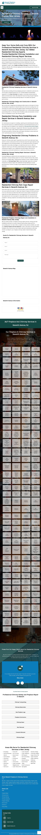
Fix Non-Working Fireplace (7, 374)
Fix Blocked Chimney (26, 467)
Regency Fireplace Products (16, 501)
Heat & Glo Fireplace (7, 522)
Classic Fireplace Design (35, 481)
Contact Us (6, 22)
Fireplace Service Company (7, 575)
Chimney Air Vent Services (16, 493)
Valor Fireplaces (36, 501)
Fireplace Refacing (35, 382)
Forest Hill (15, 751)
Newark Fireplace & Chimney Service (23, 833)
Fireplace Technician (7, 594)
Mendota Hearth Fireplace (35, 528)
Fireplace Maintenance (26, 594)
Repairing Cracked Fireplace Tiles (7, 474)
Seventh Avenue (25, 760)
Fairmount (6, 766)
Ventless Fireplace (7, 608)
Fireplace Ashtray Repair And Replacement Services (35, 443)
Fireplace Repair (7, 366)
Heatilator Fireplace (7, 516)
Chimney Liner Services (35, 401)
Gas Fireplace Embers (7, 493)
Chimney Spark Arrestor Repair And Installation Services (16, 374)
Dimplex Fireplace (35, 522)
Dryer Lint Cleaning (36, 563)
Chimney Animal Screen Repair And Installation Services (26, 374)
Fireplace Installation (16, 366)
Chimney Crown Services (26, 395)
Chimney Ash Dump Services (16, 408)
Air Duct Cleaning (26, 563)
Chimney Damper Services (7, 408)
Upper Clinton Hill (35, 755)
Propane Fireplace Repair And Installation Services (35, 434)
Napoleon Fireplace (16, 516)
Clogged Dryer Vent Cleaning (26, 569)
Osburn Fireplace (26, 522)
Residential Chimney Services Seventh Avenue (14, 26)
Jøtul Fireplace (16, 528)
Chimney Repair (7, 360)
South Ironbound (26, 765)
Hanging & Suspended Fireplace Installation (26, 608)
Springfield (24, 766)
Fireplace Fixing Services (35, 600)
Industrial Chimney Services (16, 466)
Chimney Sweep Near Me (25, 588)
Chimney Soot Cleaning (26, 360)
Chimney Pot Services (25, 408)
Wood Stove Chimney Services (26, 600)
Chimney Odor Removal (7, 481)
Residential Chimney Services (7, 466)
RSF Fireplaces (36, 509)
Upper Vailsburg (34, 758)
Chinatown (6, 758)
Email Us (9, 817)
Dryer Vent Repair (7, 582)
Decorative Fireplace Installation (35, 581)
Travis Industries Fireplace (16, 541)
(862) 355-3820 (35, 7)
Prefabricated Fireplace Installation (26, 434)
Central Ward (7, 756)
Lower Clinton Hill (17, 766)
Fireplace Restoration (35, 366)
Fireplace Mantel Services (7, 628)
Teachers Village (34, 751)
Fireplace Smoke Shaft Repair (16, 382)
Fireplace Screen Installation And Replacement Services (35, 550)
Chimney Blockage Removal (26, 389)
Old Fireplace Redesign (26, 481)
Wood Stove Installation (6, 601)
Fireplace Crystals (26, 494)
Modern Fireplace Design (7, 487)
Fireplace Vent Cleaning (35, 414)
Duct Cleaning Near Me (16, 588)
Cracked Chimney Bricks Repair (26, 474)
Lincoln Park (15, 761)
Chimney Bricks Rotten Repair (16, 474)
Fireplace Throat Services (16, 459)
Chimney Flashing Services (7, 414)
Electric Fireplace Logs (26, 459)
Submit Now (20, 260)
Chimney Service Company (16, 575)
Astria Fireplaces (26, 509)
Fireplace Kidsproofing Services (35, 557)
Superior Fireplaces (26, 501)
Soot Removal (35, 354)
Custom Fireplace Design (16, 487)
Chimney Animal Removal (26, 549)
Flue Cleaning (16, 354)
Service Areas (4, 802)
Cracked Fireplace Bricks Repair (26, 621)
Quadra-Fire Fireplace (6, 528)
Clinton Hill (6, 760)
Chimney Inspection (36, 349)
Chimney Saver (16, 396)
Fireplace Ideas (7, 588)
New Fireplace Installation (26, 366)
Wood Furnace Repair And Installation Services (7, 434)
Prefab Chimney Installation (26, 557)
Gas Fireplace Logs (7, 459)
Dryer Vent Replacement (16, 582)
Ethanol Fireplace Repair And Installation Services (16, 434)
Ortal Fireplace (7, 535)
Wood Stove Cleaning (16, 601)
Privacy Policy (4, 806)
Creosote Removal (26, 354)
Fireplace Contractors (6, 421)
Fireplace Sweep (26, 414)
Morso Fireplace (7, 542)
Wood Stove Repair (35, 594)
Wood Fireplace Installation (16, 427)
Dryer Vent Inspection (16, 569)
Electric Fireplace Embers (35, 487)
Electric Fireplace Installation (35, 427)
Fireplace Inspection (36, 389)
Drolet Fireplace (26, 535)
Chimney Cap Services (35, 396)
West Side (33, 763)
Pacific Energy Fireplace (26, 528)
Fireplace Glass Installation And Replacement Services (6, 443)
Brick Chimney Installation (35, 374)
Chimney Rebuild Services (16, 557)
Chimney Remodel (26, 614)
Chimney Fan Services (35, 408)
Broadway (6, 751)
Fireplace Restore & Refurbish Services (16, 622)
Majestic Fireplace (26, 516)
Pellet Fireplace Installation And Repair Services (7, 501)
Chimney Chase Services (7, 401)
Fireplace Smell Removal (35, 474)
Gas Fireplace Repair (35, 420)
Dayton (5, 761)
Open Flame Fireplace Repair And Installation (35, 608)
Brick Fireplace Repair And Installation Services (7, 621)
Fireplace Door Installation (16, 443)
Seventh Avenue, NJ (11, 825)
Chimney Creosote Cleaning (35, 360)
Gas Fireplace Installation (26, 427)
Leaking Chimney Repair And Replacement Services (35, 466)
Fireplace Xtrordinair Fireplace (16, 534)
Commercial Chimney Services (35, 459)
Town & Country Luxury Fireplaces (7, 509)
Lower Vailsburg (25, 753)
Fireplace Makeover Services (16, 614)
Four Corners (16, 753)
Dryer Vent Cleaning (7, 563)
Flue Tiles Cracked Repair (16, 481)
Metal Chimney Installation (7, 382)
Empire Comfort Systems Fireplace (35, 541)
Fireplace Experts (26, 576)
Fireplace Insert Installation (7, 557)
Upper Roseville (34, 756)
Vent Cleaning (16, 563)
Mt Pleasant (24, 755)
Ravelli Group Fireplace (16, 550)
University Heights (35, 753)
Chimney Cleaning (16, 349)
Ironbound (15, 758)
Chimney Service (26, 349)
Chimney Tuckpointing (6, 389)
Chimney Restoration (16, 389)
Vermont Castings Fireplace (35, 515)
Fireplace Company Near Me (16, 594)
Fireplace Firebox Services (26, 452)
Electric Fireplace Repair (7, 427)
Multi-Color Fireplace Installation (35, 493)
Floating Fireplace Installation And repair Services (35, 621)
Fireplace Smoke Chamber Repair (26, 382)
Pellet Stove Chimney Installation (26, 487)
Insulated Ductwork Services (36, 614)
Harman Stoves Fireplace (16, 522)
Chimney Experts (35, 576)
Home (3, 26)
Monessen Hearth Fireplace (36, 534)
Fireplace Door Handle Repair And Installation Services (25, 443)
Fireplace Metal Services (7, 452)
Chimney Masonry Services (16, 414)
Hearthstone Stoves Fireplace (26, 541)
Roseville (24, 758)
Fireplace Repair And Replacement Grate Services (16, 452)
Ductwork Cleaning (36, 588)
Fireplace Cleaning (7, 354)
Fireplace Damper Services (35, 452)
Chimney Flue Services (26, 402)
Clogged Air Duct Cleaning (35, 569)
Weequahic (33, 761)
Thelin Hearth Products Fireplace (7, 550)
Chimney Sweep (7, 349)
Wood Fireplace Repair (26, 420)
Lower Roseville (25, 751)
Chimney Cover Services (16, 401)
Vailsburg (33, 760)
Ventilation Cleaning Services (7, 614)
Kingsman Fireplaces (16, 509)
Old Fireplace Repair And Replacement (6, 395)
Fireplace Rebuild (16, 421)
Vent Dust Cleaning (7, 569)
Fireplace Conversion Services (16, 607)
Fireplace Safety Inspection (26, 581)
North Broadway (25, 756)
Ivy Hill (14, 760)
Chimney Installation (16, 360)
